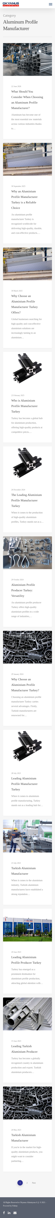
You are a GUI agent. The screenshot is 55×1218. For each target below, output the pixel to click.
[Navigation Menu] (50, 4)
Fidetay (15, 1206)
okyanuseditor (14, 146)
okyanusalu (13, 46)
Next (34, 1183)
